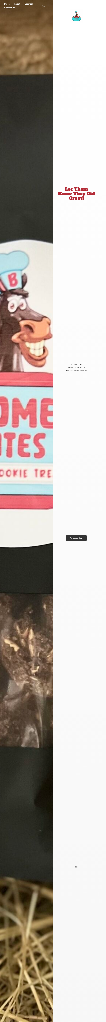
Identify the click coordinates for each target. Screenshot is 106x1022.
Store (7, 4)
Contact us (9, 7)
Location (29, 4)
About (17, 4)
